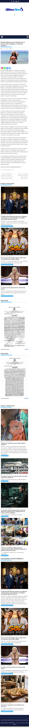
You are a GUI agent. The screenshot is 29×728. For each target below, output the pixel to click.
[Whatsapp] (4, 68)
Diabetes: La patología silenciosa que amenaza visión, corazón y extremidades (22, 176)
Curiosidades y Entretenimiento (8, 169)
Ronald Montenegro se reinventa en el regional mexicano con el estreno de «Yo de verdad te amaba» (7, 176)
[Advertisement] (14, 26)
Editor (11, 48)
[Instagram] (2, 68)
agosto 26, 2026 (5, 285)
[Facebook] (7, 68)
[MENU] (28, 37)
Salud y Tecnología (4, 455)
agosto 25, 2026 (5, 508)
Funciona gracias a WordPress (8, 722)
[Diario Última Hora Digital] (2, 36)
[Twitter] (10, 68)
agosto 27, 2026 (5, 214)
